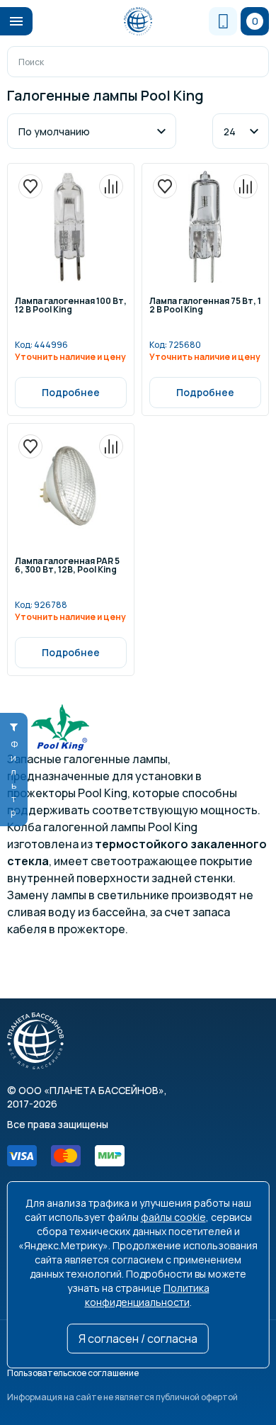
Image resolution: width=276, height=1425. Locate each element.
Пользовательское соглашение (73, 1373)
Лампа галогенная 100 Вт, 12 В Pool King (71, 306)
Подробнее (71, 392)
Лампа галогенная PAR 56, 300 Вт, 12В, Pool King (67, 566)
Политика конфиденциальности (147, 1295)
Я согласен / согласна (138, 1338)
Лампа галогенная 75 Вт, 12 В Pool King (205, 306)
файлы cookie (173, 1217)
